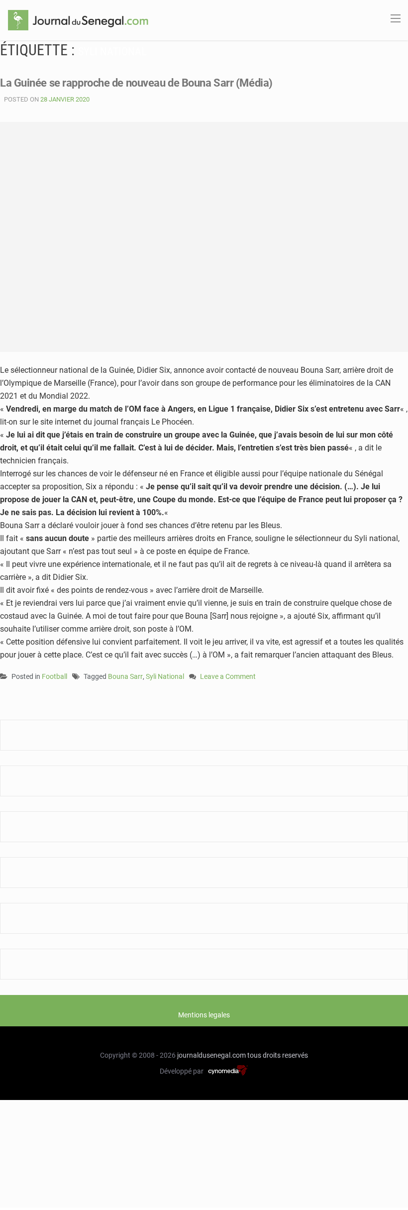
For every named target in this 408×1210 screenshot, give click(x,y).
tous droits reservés (277, 1055)
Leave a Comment (228, 677)
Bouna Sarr (125, 676)
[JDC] (78, 19)
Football (54, 676)
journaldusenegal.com (211, 1055)
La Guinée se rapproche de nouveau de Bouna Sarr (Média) (136, 83)
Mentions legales (204, 1015)
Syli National (165, 676)
